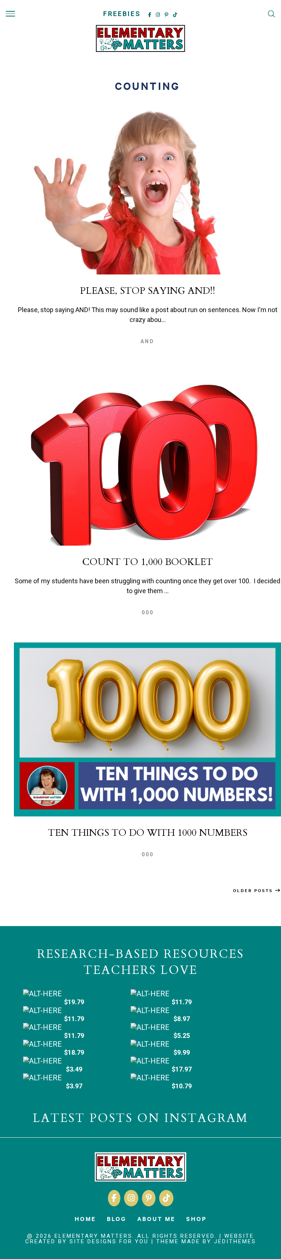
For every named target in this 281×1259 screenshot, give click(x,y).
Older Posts (254, 890)
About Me (156, 1218)
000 (148, 612)
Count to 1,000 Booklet (147, 561)
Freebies (122, 14)
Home (85, 1218)
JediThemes (235, 1241)
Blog (116, 1218)
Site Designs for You (109, 1241)
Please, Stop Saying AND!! (147, 290)
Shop (196, 1218)
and (147, 341)
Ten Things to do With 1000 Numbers (147, 832)
